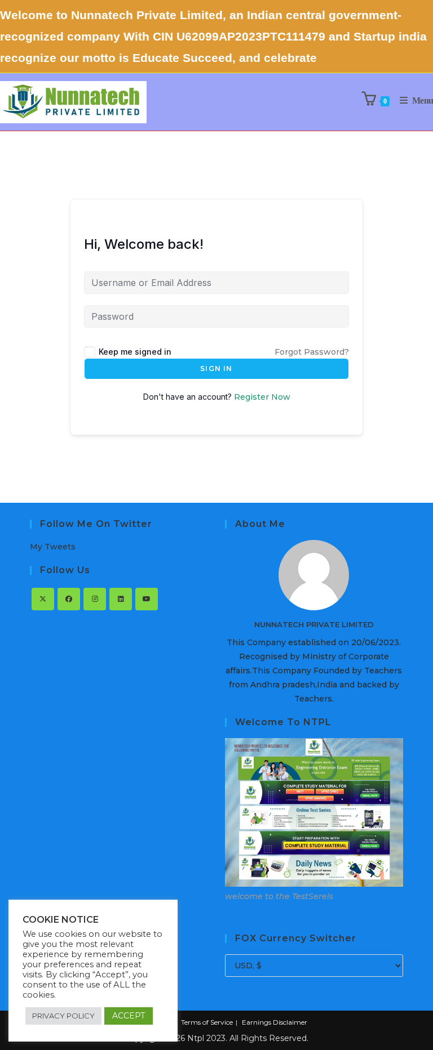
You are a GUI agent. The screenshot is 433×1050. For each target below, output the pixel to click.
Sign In (216, 368)
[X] (43, 599)
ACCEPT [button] (128, 1016)
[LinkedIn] (120, 599)
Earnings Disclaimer (274, 1022)
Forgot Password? (312, 352)
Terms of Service (207, 1022)
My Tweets (53, 547)
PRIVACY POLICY (63, 1015)
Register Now (262, 397)
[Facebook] (69, 599)
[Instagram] (94, 599)
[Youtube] (146, 599)
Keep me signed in (135, 351)
